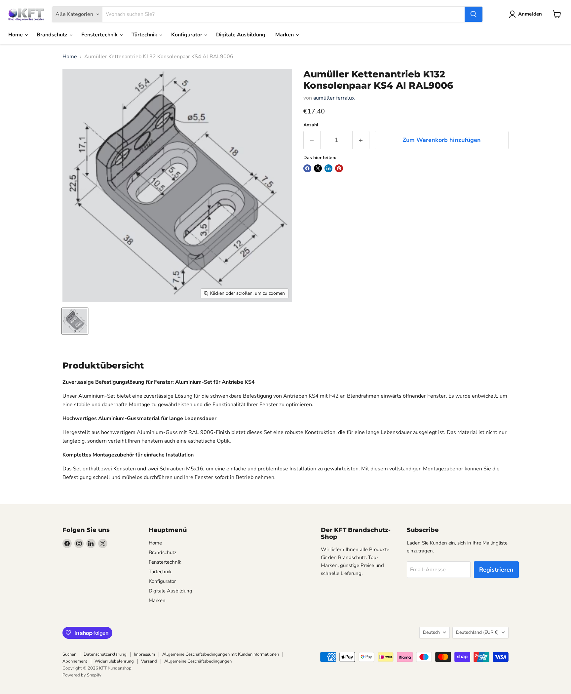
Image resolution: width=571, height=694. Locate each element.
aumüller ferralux (334, 98)
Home (16, 34)
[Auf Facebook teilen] (307, 168)
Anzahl (310, 125)
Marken (285, 34)
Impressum (144, 654)
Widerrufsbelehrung (114, 661)
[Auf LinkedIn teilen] (328, 168)
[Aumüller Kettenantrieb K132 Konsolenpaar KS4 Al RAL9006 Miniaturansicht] (75, 321)
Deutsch (431, 632)
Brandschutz (53, 34)
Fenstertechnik (100, 34)
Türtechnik (145, 34)
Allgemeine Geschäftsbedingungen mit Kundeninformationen (220, 654)
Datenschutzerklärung (105, 654)
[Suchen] (473, 14)
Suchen (69, 654)
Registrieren (496, 570)
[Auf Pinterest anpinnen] (339, 168)
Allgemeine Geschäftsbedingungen (198, 661)
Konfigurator (187, 34)
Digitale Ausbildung (240, 34)
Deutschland (477, 632)
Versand (149, 661)
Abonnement (74, 661)
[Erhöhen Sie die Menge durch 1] (361, 140)
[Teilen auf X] (318, 168)
